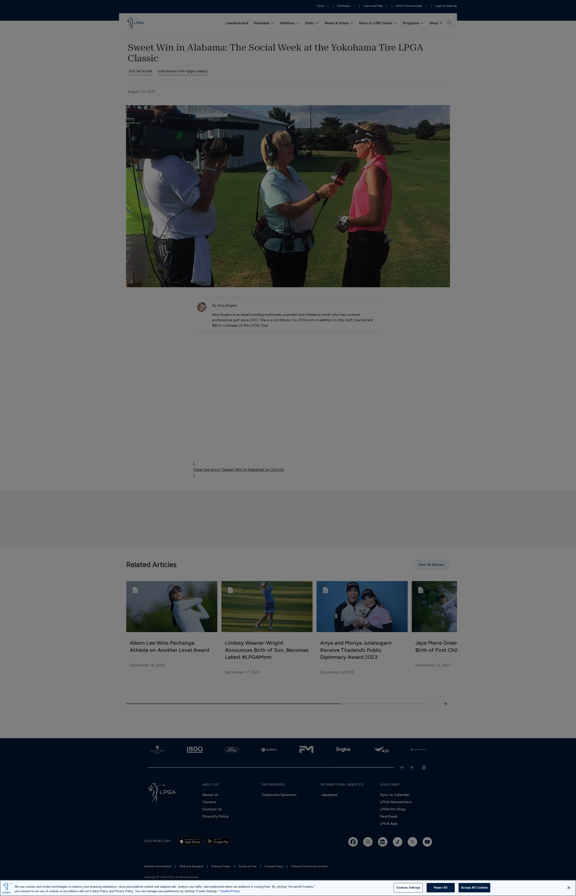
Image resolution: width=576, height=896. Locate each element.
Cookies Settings (408, 887)
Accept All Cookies (474, 887)
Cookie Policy (230, 891)
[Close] (569, 888)
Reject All (440, 887)
